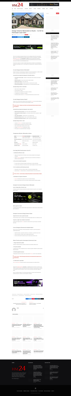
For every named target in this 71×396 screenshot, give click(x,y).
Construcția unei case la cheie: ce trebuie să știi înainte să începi (17, 325)
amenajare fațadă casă (20, 294)
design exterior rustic (15, 295)
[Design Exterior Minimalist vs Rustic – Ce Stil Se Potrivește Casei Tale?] (28, 21)
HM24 (15, 34)
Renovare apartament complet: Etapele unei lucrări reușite (27, 339)
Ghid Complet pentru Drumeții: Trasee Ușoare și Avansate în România (54, 93)
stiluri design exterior (21, 295)
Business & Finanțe (20, 8)
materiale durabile (20, 127)
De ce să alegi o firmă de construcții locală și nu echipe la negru (38, 339)
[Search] (58, 9)
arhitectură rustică (32, 294)
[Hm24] (17, 5)
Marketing (38, 8)
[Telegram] (9, 51)
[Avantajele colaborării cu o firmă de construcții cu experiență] (28, 319)
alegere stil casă (14, 294)
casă (20, 170)
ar (24, 94)
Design (23, 136)
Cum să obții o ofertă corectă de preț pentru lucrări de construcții (16, 339)
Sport (47, 8)
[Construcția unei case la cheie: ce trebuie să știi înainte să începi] (17, 319)
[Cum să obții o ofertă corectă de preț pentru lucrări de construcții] (17, 333)
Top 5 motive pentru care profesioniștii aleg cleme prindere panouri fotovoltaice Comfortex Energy (38, 326)
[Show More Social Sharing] (30, 37)
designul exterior (20, 266)
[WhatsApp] (9, 53)
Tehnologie (51, 8)
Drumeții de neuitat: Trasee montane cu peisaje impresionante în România (54, 52)
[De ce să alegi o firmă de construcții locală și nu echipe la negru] (39, 333)
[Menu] (12, 8)
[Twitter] (9, 45)
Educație (30, 8)
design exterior (18, 58)
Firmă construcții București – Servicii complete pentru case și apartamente (16, 351)
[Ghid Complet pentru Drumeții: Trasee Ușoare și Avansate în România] (48, 93)
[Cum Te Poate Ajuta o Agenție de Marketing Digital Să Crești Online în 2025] (48, 98)
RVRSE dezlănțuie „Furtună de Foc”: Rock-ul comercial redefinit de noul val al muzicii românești (55, 57)
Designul (16, 178)
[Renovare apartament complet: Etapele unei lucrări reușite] (28, 333)
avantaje (14, 59)
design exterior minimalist (39, 294)
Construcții (26, 8)
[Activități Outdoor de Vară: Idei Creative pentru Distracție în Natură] (48, 88)
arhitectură (19, 157)
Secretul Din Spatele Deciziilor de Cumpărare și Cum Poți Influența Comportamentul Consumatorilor (30, 0)
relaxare (31, 253)
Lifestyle (35, 8)
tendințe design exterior (28, 295)
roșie (23, 221)
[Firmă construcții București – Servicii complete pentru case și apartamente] (17, 346)
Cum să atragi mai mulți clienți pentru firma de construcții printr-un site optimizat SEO (27, 352)
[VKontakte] (9, 49)
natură (32, 101)
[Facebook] (9, 43)
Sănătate (43, 8)
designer (19, 262)
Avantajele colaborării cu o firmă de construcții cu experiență (27, 325)
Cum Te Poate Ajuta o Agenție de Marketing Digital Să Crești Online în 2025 (55, 98)
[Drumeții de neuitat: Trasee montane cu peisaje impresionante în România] (48, 52)
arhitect (15, 262)
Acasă (15, 8)
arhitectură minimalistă (26, 294)
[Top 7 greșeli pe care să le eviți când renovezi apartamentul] (39, 346)
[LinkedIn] (9, 47)
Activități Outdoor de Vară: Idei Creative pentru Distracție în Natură (54, 89)
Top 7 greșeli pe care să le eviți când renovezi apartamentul (38, 351)
